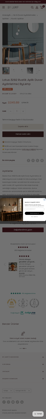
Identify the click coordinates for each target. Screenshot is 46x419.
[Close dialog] (44, 200)
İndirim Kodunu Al (34, 213)
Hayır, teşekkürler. (34, 216)
